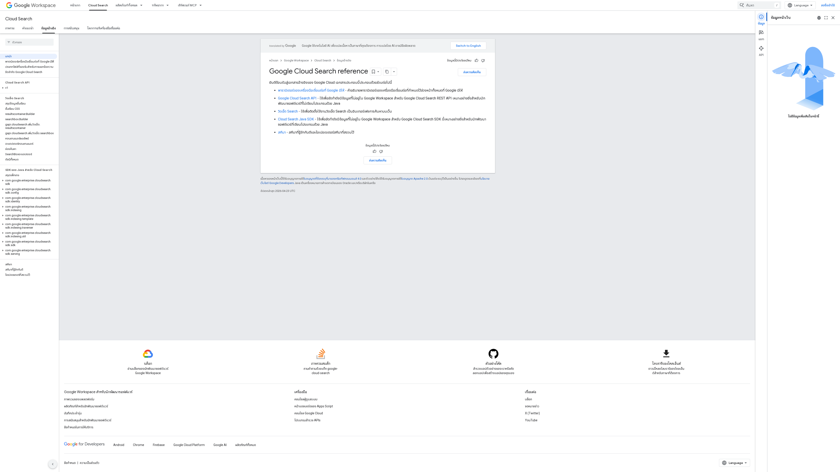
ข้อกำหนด (70, 463)
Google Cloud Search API (297, 98)
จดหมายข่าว (532, 406)
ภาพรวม (9, 28)
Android (118, 445)
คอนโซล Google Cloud (308, 413)
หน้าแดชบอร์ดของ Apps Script (313, 406)
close (833, 17)
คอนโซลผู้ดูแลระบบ (305, 399)
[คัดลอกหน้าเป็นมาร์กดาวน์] (387, 71)
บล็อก (528, 399)
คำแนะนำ (27, 28)
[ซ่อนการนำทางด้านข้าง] (52, 464)
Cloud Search (98, 5)
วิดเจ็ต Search (288, 111)
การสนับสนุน (71, 28)
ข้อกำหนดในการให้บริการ (78, 427)
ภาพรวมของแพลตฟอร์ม (79, 399)
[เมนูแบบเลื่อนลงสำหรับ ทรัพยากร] (169, 5)
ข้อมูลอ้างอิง (48, 28)
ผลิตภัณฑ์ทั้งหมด (126, 5)
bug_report (819, 17)
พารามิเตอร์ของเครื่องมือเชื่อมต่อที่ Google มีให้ (311, 90)
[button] (28, 87)
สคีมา (282, 132)
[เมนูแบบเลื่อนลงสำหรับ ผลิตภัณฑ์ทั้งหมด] (142, 5)
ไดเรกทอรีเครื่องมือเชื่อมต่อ (103, 28)
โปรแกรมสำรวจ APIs (307, 420)
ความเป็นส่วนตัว (89, 463)
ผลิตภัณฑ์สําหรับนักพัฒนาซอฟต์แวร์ (86, 406)
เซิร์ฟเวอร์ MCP (187, 5)
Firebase (159, 445)
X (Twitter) (532, 413)
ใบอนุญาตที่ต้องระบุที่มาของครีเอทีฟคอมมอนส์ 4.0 (332, 178)
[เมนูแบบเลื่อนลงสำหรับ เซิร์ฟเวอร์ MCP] (202, 5)
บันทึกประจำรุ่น (73, 413)
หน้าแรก (75, 5)
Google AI (220, 445)
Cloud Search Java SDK (296, 119)
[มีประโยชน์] (476, 60)
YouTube (531, 420)
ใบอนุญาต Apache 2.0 (414, 178)
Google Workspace (296, 60)
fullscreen (826, 17)
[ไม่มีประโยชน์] (483, 60)
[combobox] (759, 5)
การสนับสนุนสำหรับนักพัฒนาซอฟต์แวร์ (87, 420)
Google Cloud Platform (189, 445)
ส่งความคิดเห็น (472, 72)
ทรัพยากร (158, 5)
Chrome (138, 445)
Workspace (43, 5)
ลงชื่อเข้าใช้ (828, 5)
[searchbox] (29, 42)
